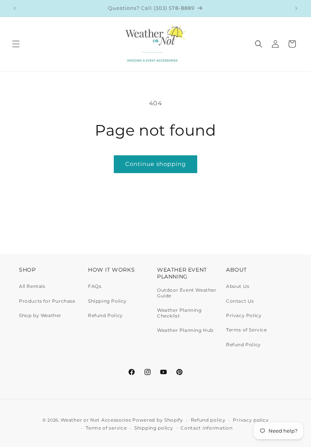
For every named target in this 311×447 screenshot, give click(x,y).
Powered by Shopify (157, 420)
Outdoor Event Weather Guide (187, 293)
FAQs (94, 286)
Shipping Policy (107, 301)
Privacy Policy (243, 315)
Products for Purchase (47, 301)
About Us (238, 286)
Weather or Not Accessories (96, 420)
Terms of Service (246, 330)
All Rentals (32, 286)
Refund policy (208, 420)
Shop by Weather (40, 315)
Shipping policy (153, 428)
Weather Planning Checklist (179, 312)
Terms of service (106, 428)
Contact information (206, 428)
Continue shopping (155, 163)
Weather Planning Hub (185, 330)
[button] (16, 44)
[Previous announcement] (14, 8)
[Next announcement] (296, 8)
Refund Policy (105, 315)
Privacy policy (251, 420)
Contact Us (240, 301)
